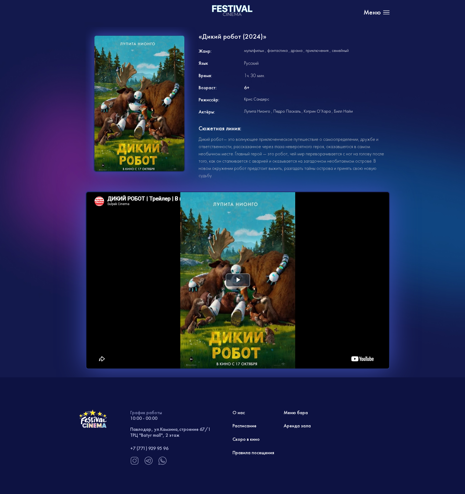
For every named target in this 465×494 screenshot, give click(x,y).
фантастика (277, 50)
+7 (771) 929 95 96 (149, 448)
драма (296, 50)
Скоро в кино (246, 439)
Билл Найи (343, 111)
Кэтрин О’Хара (317, 111)
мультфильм (254, 50)
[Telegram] (148, 463)
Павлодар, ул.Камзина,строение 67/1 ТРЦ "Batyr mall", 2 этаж (170, 432)
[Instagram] (134, 463)
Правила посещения (253, 452)
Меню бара (296, 412)
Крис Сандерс (256, 99)
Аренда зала (297, 426)
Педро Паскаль (287, 111)
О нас (238, 412)
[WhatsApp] (162, 463)
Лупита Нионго (257, 111)
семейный (340, 50)
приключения (317, 50)
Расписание (244, 426)
